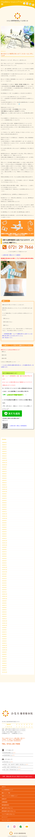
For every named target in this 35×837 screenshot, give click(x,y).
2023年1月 (4, 538)
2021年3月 (4, 587)
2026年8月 (4, 442)
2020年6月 (4, 607)
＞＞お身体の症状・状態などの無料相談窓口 (17, 425)
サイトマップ (4, 817)
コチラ (14, 752)
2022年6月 (4, 553)
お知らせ (3, 786)
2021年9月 (4, 574)
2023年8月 (4, 522)
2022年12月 (4, 540)
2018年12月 (4, 645)
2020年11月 (4, 596)
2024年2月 (4, 509)
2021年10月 (4, 571)
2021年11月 (4, 569)
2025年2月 (4, 482)
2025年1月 (4, 484)
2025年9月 (4, 467)
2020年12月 (4, 594)
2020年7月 (4, 605)
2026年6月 (4, 446)
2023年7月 (4, 525)
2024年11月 (4, 489)
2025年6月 (4, 473)
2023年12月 (4, 513)
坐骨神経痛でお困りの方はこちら (9, 811)
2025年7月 (4, 471)
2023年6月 (4, 527)
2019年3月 (4, 641)
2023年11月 (4, 516)
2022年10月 (4, 545)
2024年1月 (4, 511)
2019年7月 (4, 632)
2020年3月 (4, 614)
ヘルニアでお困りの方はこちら (8, 814)
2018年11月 (4, 647)
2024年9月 (4, 493)
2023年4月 (4, 531)
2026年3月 (4, 453)
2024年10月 (4, 491)
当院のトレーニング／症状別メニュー (10, 795)
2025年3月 (4, 480)
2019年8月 (4, 629)
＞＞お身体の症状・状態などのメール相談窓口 (10, 255)
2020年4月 (4, 611)
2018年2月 (4, 667)
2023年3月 (4, 533)
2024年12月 (4, 487)
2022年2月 (4, 562)
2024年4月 (4, 504)
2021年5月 (4, 583)
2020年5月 (4, 609)
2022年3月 (4, 560)
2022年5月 (4, 556)
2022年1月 (4, 565)
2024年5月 (4, 502)
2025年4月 (4, 478)
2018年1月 (4, 669)
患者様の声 (4, 798)
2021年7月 (4, 578)
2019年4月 (4, 638)
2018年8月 (4, 654)
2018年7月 (4, 656)
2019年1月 (4, 643)
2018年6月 (4, 658)
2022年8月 (4, 549)
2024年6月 (4, 500)
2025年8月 (4, 469)
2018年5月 (4, 661)
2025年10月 (4, 464)
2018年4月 (4, 663)
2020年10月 (4, 598)
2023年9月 (4, 520)
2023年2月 (4, 536)
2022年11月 (4, 542)
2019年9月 (4, 627)
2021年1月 (4, 591)
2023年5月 (4, 529)
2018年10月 (4, 649)
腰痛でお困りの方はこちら (7, 808)
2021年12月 (4, 567)
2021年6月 (4, 580)
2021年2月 (4, 589)
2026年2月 (4, 455)
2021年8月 (4, 576)
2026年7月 (4, 444)
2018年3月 (4, 665)
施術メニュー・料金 (6, 792)
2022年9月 (4, 547)
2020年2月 (4, 616)
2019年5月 (4, 636)
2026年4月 (4, 451)
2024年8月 (4, 496)
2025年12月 (4, 460)
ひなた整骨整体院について (7, 789)
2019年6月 (4, 634)
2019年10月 (4, 625)
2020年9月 (4, 600)
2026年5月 (4, 449)
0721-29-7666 (13, 744)
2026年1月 (4, 458)
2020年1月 (4, 618)
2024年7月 (4, 498)
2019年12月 (4, 620)
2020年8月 (4, 603)
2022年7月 (4, 551)
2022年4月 (4, 558)
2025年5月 (4, 476)
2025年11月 (4, 462)
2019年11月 (4, 623)
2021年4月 (4, 585)
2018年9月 (4, 652)
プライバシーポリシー (6, 820)
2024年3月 (4, 507)
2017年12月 (4, 672)
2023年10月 (4, 518)
